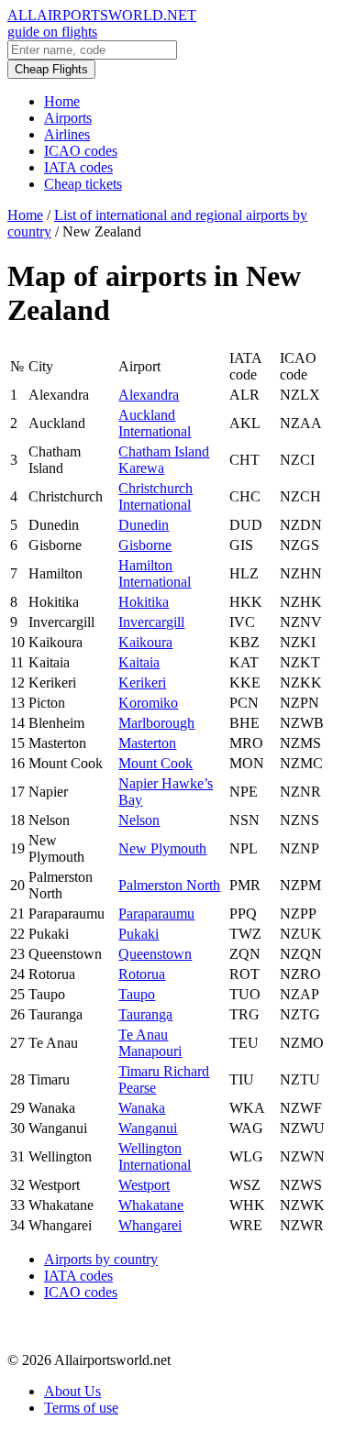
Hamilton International (154, 573)
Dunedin (143, 525)
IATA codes (78, 167)
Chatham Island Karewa (163, 460)
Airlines (67, 134)
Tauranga (145, 1014)
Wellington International (154, 1156)
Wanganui (147, 1128)
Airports (68, 118)
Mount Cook (155, 763)
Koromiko (148, 702)
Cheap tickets (83, 184)
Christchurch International (155, 496)
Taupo (136, 994)
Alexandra (148, 394)
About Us (72, 1391)
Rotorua (141, 974)
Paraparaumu (156, 913)
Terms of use (81, 1407)
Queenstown (155, 954)
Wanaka (141, 1108)
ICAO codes (80, 151)
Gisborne (145, 545)
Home (62, 101)
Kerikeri (142, 682)
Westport (144, 1185)
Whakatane (150, 1205)
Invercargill (151, 622)
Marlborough (156, 723)
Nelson (139, 820)
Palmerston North (169, 885)
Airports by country (101, 1259)
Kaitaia (139, 662)
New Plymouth (162, 848)
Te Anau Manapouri (150, 1043)
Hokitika (143, 602)
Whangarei (150, 1225)
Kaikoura (145, 642)
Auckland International (154, 423)
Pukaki (138, 933)
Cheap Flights (51, 69)
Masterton (147, 743)
